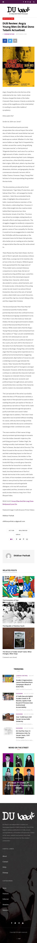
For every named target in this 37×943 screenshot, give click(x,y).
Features (18, 778)
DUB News (19, 693)
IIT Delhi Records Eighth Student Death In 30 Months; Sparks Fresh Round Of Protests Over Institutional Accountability (24, 701)
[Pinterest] (23, 539)
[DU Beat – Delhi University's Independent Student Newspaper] (18, 10)
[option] (18, 774)
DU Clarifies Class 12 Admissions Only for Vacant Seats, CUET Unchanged (23, 734)
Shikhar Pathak (9, 34)
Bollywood (23, 530)
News (4, 888)
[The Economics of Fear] (18, 587)
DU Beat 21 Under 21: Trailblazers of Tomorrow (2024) (18, 785)
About (5, 856)
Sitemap (5, 873)
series (18, 534)
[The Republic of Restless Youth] (18, 612)
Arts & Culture (8, 18)
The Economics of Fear (11, 600)
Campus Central (22, 675)
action (11, 530)
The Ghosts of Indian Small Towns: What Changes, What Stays (17, 653)
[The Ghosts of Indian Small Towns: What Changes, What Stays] (18, 638)
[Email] (27, 539)
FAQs (4, 867)
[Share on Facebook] (5, 41)
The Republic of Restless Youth (13, 626)
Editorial (6, 899)
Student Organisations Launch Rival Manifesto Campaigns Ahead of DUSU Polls (24, 683)
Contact (5, 862)
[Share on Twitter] (10, 41)
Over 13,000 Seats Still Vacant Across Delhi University (24, 719)
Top (19, 939)
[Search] (33, 2)
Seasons (5, 910)
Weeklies (6, 904)
